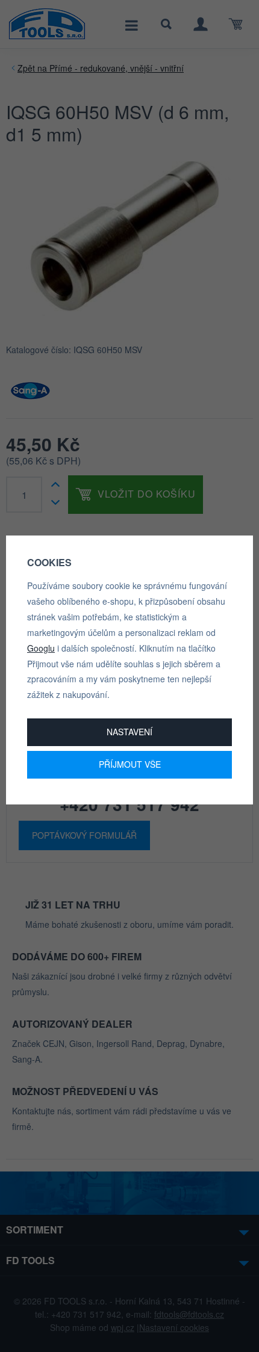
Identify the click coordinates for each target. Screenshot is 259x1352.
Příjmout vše (130, 764)
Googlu (41, 648)
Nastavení (129, 732)
